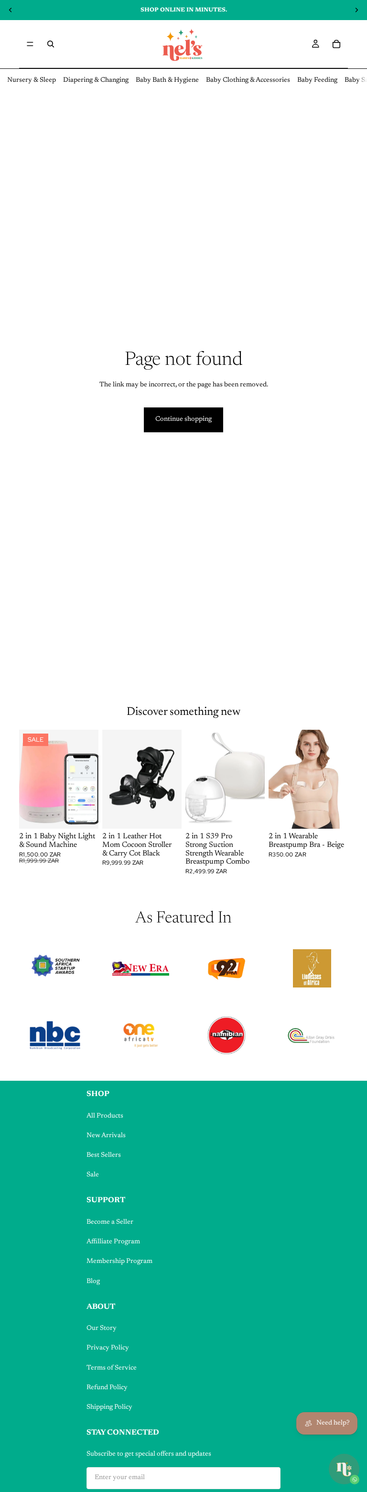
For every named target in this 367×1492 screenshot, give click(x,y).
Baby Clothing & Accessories (248, 80)
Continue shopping (183, 419)
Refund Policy (107, 1387)
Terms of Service (111, 1368)
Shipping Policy (109, 1407)
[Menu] (30, 44)
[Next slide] (87, 779)
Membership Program (119, 1261)
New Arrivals (106, 1135)
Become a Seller (109, 1222)
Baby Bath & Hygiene (167, 80)
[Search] (50, 44)
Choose (174, 814)
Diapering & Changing (96, 80)
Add (91, 814)
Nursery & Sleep (31, 80)
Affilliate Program (113, 1242)
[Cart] (336, 44)
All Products (104, 1116)
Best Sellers (103, 1155)
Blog (93, 1281)
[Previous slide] (29, 779)
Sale (92, 1175)
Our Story (101, 1328)
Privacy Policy (107, 1348)
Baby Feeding (317, 80)
